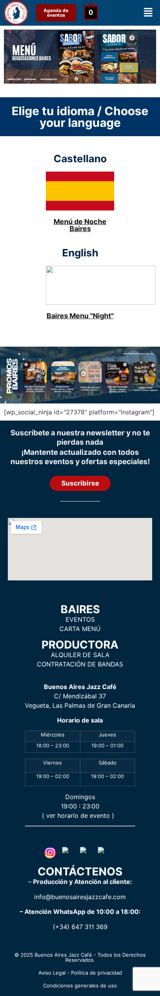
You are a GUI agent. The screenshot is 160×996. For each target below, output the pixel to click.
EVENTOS (80, 619)
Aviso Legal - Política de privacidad (80, 973)
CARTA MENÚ (80, 629)
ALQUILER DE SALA (80, 655)
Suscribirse (80, 483)
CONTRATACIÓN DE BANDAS (80, 664)
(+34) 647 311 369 (80, 927)
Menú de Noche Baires (80, 225)
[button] (148, 12)
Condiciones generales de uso (80, 985)
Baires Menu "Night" (80, 316)
